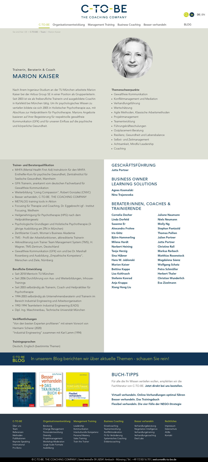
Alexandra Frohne (123, 228)
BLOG (187, 24)
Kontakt (168, 436)
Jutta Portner (120, 170)
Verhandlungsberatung (145, 426)
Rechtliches (170, 421)
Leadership (79, 426)
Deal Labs (139, 439)
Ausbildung (48, 448)
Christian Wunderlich (171, 278)
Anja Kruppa (119, 283)
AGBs (167, 432)
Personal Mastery (82, 436)
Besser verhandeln (155, 24)
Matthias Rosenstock (171, 255)
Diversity (47, 436)
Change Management (53, 429)
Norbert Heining (122, 246)
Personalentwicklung (53, 432)
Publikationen (19, 439)
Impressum (170, 426)
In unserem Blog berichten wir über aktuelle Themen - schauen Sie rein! (100, 359)
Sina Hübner (119, 255)
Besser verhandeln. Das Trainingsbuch (135, 399)
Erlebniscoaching (112, 442)
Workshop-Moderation (53, 442)
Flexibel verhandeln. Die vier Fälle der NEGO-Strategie (146, 404)
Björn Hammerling (123, 237)
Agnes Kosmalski (122, 190)
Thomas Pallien (167, 233)
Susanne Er (118, 224)
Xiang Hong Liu (121, 287)
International (19, 445)
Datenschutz (171, 429)
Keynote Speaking (21, 442)
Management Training (101, 24)
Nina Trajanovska (122, 195)
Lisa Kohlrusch (121, 273)
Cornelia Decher (122, 215)
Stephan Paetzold (169, 228)
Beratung (47, 426)
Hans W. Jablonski (123, 260)
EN (203, 15)
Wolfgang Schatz (168, 264)
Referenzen (18, 432)
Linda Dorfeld (120, 219)
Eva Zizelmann (167, 283)
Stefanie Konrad (122, 278)
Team (43, 32)
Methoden (18, 436)
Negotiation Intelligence (145, 429)
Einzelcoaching (111, 426)
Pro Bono (17, 448)
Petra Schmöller (168, 269)
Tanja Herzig (119, 251)
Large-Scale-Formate (53, 445)
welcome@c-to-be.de (164, 459)
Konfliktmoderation (113, 432)
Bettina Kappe (121, 269)
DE (198, 15)
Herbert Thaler (167, 273)
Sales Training (80, 439)
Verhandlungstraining (144, 432)
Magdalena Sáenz (169, 260)
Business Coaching (129, 24)
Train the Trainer (81, 442)
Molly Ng (163, 224)
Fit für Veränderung (113, 436)
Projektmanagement (52, 439)
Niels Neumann (167, 219)
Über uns (17, 426)
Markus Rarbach (168, 251)
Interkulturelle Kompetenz (86, 432)
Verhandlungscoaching (145, 436)
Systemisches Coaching (115, 439)
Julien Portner (167, 237)
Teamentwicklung (112, 429)
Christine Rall (166, 246)
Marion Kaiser (120, 264)
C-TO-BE (44, 24)
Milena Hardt (120, 242)
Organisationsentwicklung (69, 24)
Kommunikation (81, 429)
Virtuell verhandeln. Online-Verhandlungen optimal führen (148, 395)
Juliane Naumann (169, 215)
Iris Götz (117, 233)
